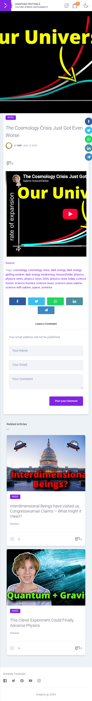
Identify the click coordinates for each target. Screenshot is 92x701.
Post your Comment (66, 401)
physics (79, 274)
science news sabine (68, 283)
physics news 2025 (36, 278)
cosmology (20, 270)
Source (10, 263)
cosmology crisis (39, 270)
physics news (14, 278)
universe (46, 287)
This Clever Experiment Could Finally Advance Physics (42, 623)
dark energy (58, 270)
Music (11, 117)
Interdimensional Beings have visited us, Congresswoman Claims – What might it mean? (46, 511)
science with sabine (18, 287)
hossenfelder (64, 274)
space (36, 287)
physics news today (62, 278)
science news (45, 283)
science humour (25, 283)
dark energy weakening (40, 274)
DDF (19, 145)
